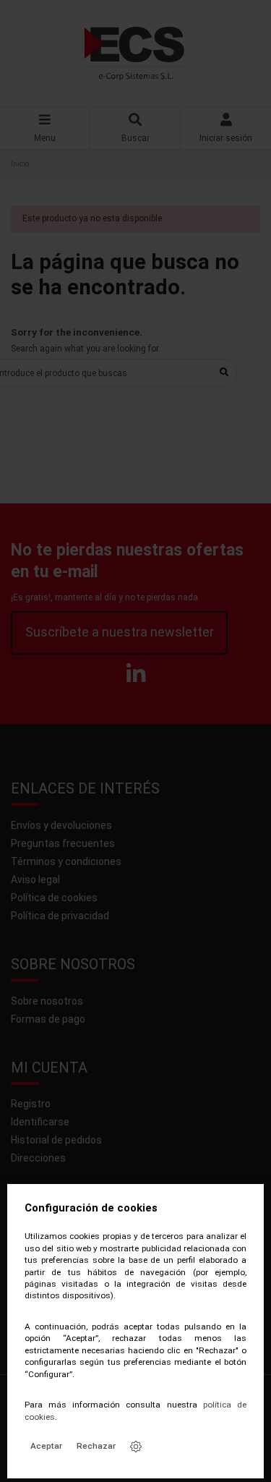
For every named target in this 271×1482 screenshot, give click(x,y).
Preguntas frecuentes (63, 843)
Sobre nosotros (47, 1001)
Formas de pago (48, 1019)
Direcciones (38, 1158)
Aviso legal (35, 879)
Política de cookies (54, 897)
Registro (31, 1104)
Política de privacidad (60, 915)
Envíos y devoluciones (61, 825)
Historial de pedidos (56, 1140)
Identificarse (40, 1122)
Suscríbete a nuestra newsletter (119, 631)
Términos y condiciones (66, 861)
